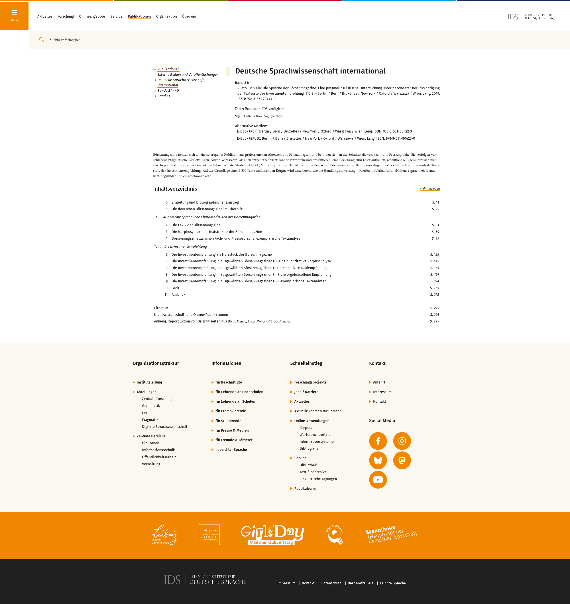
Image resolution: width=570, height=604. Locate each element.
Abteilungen (147, 392)
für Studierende (228, 421)
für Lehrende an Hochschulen (239, 392)
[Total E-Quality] (334, 535)
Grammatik (151, 406)
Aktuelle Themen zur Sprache (318, 411)
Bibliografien (310, 448)
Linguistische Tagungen (318, 479)
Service (300, 458)
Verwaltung (151, 464)
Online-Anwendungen (311, 421)
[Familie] (209, 535)
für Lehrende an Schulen (235, 401)
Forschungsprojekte (310, 382)
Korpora (306, 428)
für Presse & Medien (232, 430)
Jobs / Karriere (306, 392)
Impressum (382, 392)
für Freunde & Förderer (234, 440)
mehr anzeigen (430, 188)
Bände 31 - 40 (168, 90)
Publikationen (168, 69)
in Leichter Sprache (231, 449)
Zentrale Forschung (157, 399)
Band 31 (163, 96)
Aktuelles (302, 401)
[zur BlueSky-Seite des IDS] (378, 460)
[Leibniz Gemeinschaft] (165, 535)
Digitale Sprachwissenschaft (164, 426)
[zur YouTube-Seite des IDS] (378, 480)
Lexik (146, 413)
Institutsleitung (149, 382)
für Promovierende (231, 411)
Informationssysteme (317, 441)
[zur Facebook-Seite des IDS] (378, 441)
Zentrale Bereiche (151, 436)
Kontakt (379, 401)
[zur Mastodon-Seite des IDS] (402, 460)
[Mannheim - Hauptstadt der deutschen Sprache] (391, 535)
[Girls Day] (273, 535)
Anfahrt (379, 382)
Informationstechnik (158, 450)
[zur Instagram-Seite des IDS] (402, 441)
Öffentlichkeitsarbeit (159, 457)
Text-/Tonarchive (313, 472)
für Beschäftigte (229, 382)
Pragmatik (150, 420)
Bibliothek (150, 443)
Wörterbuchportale (315, 435)
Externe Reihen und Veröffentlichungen (188, 74)
